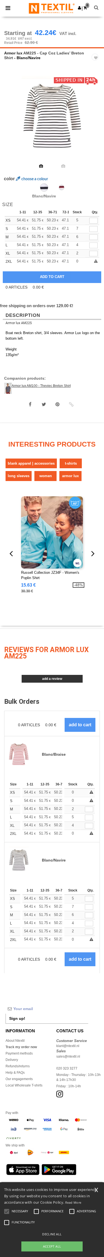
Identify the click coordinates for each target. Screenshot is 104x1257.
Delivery (12, 1060)
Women (45, 476)
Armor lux (13, 53)
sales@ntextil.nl (68, 1056)
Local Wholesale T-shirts (24, 1085)
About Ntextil (15, 1041)
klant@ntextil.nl (67, 1046)
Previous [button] (11, 121)
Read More (73, 1202)
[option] (52, 117)
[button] (79, 8)
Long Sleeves (18, 476)
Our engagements (19, 1079)
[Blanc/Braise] (61, 187)
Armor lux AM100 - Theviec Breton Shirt (41, 386)
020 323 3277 (66, 1068)
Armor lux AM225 (19, 323)
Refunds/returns (18, 1066)
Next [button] (96, 121)
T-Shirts (71, 463)
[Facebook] (30, 404)
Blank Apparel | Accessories (31, 463)
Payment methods (19, 1053)
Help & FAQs (15, 1073)
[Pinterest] (57, 404)
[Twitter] (44, 404)
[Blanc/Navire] (44, 187)
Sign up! (17, 1018)
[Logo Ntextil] (52, 8)
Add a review (52, 679)
